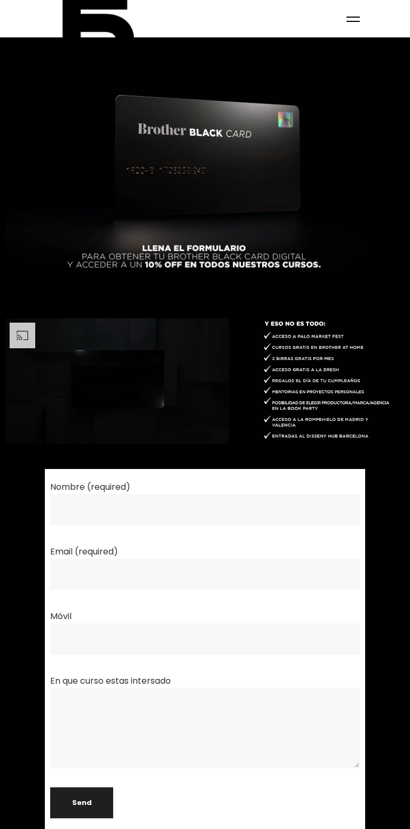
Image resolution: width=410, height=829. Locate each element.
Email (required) (84, 551)
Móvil (61, 616)
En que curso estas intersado (110, 681)
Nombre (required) (90, 487)
